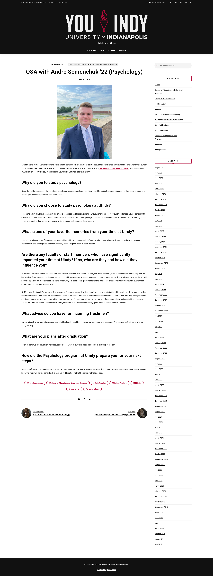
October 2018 (160, 534)
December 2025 (161, 199)
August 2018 (160, 539)
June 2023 (159, 321)
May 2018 (158, 544)
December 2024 (161, 247)
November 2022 (161, 353)
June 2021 (159, 422)
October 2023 (160, 306)
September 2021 (161, 406)
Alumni (122, 50)
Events (52, 2)
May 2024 (158, 274)
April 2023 (158, 332)
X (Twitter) (175, 2)
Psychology (75, 389)
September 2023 (161, 311)
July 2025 (158, 221)
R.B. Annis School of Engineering (167, 114)
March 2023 (159, 337)
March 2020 (159, 486)
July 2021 (158, 417)
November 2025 (161, 205)
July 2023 (158, 316)
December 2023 (161, 295)
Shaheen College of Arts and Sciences (166, 137)
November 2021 (161, 401)
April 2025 (158, 226)
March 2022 (159, 385)
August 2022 (160, 359)
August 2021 (160, 412)
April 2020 (158, 481)
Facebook (170, 2)
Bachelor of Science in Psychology (114, 168)
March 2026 (159, 189)
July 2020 (158, 470)
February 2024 (160, 290)
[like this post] (78, 399)
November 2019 (161, 497)
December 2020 (161, 449)
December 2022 (161, 348)
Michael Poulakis (120, 383)
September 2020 (161, 459)
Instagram (180, 2)
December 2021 (161, 396)
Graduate (158, 109)
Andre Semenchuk (35, 383)
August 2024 (160, 268)
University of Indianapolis (33, 2)
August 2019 (160, 512)
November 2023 (161, 300)
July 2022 (158, 364)
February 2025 (160, 237)
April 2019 (158, 523)
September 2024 (161, 263)
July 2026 (158, 173)
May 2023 (158, 327)
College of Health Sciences (165, 99)
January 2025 (160, 242)
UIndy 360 (63, 2)
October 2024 (160, 258)
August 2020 (160, 465)
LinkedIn (190, 2)
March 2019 (159, 528)
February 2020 (160, 491)
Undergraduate (93, 389)
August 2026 (160, 168)
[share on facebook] (84, 399)
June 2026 (159, 178)
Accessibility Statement (106, 570)
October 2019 (160, 502)
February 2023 (160, 343)
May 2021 (158, 428)
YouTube (185, 2)
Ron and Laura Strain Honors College (169, 120)
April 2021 (158, 433)
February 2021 (160, 443)
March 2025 (159, 231)
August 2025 (160, 215)
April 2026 (158, 183)
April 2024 (158, 279)
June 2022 (159, 369)
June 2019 (159, 518)
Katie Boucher (100, 383)
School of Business (162, 125)
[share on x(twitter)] (89, 399)
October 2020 (160, 454)
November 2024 (161, 252)
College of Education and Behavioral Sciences (68, 383)
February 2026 (160, 194)
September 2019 (161, 507)
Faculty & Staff (107, 50)
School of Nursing (161, 130)
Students (91, 50)
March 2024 (159, 284)
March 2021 (159, 438)
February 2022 (160, 390)
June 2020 (159, 475)
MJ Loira (137, 383)
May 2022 (158, 374)
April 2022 (158, 380)
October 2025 (160, 210)
